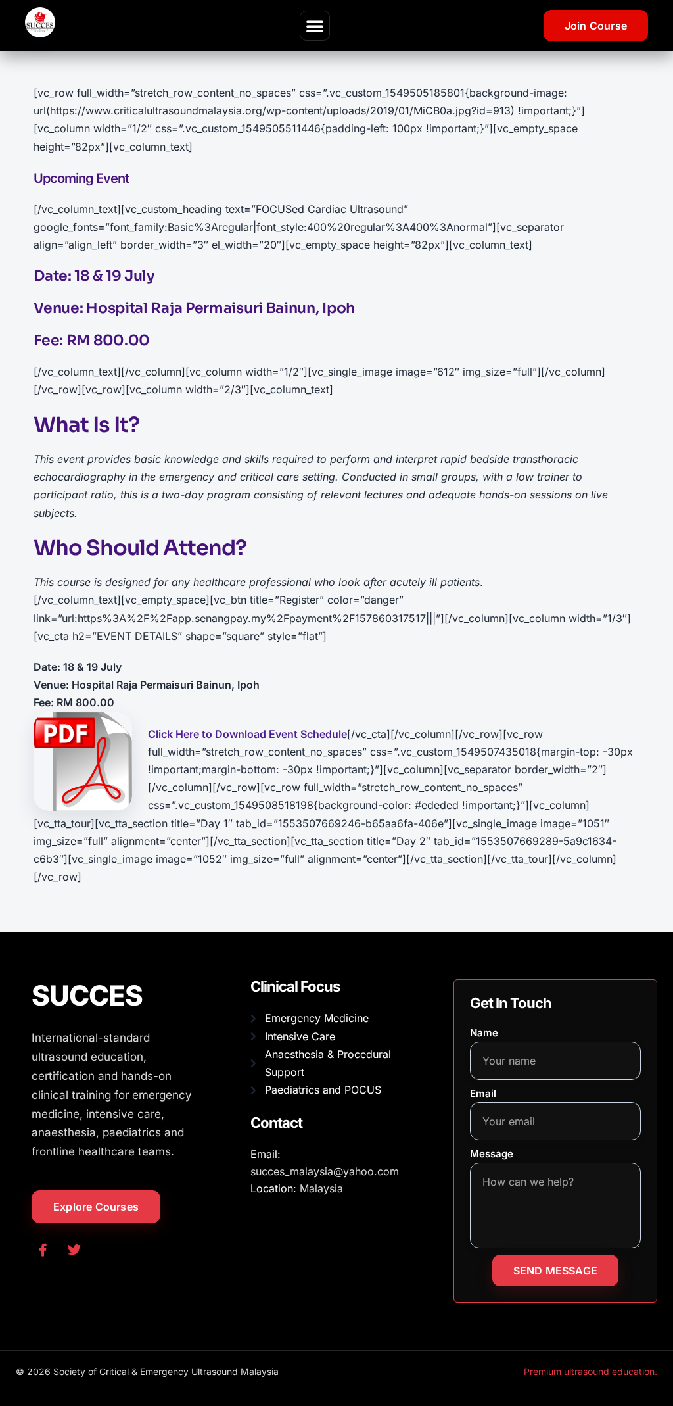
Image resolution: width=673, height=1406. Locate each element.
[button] (315, 26)
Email (483, 1093)
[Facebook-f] (43, 1250)
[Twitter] (74, 1250)
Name (484, 1033)
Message (491, 1154)
